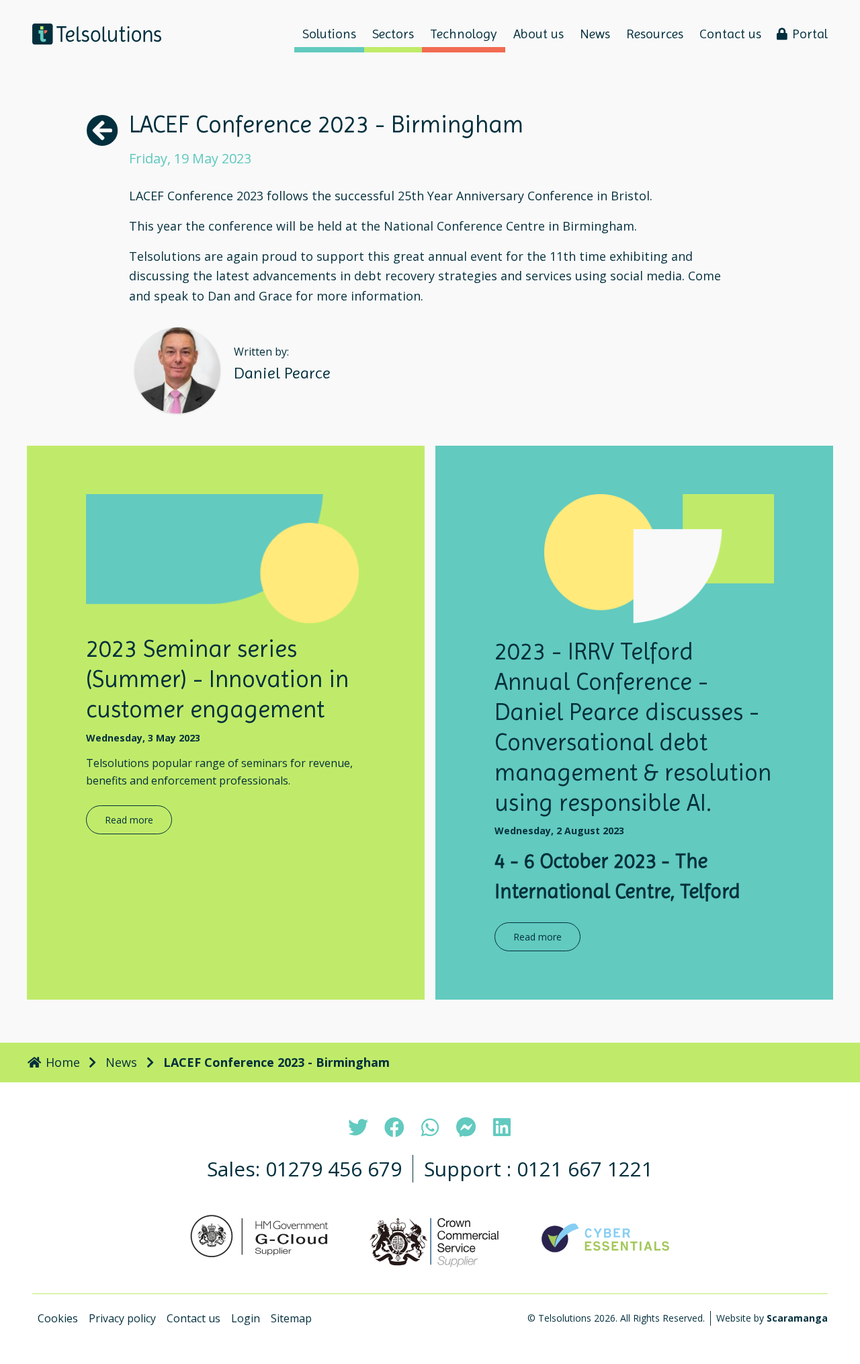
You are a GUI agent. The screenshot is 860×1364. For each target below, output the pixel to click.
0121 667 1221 (585, 1168)
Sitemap (291, 1318)
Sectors (393, 34)
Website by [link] (772, 1318)
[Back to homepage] (96, 34)
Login (245, 1318)
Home (61, 1062)
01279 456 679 (333, 1168)
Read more (129, 819)
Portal (810, 34)
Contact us (730, 34)
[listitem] (358, 1127)
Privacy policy (122, 1318)
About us (538, 34)
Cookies (58, 1318)
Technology (463, 34)
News (595, 34)
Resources (654, 34)
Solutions (329, 34)
